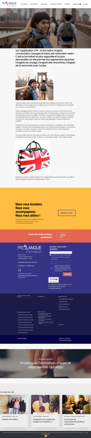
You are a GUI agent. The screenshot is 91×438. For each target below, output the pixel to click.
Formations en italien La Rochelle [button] (25, 322)
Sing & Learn (16, 43)
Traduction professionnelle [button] (64, 309)
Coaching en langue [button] (63, 301)
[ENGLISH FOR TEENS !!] (14, 411)
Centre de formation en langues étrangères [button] (23, 296)
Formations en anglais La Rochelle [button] (25, 314)
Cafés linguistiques (8, 43)
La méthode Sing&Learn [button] (23, 332)
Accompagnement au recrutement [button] (66, 299)
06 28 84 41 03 (30, 265)
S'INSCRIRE (67, 274)
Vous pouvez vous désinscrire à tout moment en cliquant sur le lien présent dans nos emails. (60, 262)
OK (45, 436)
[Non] (89, 434)
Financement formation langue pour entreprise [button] (45, 323)
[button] (66, 213)
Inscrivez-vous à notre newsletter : (58, 248)
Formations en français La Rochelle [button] (25, 317)
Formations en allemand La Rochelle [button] (25, 327)
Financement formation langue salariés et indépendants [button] (44, 314)
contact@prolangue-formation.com (27, 262)
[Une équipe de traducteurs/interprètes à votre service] (76, 411)
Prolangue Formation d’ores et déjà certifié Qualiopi (45, 363)
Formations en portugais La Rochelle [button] (25, 324)
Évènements (67, 416)
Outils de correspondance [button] (64, 304)
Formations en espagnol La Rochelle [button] (25, 319)
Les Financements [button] (41, 311)
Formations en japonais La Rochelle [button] (25, 330)
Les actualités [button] (60, 324)
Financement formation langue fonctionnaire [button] (44, 320)
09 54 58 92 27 (21, 265)
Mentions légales (22, 338)
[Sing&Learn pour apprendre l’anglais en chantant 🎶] (45, 411)
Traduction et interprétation (77, 416)
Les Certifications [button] (41, 296)
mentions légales (46, 433)
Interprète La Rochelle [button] (63, 306)
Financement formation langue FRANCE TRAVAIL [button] (44, 317)
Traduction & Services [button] (62, 296)
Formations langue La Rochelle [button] (23, 312)
